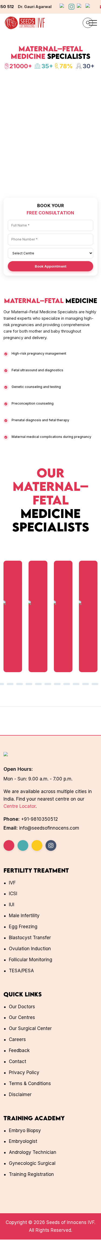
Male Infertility (24, 915)
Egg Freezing (23, 926)
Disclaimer (20, 1094)
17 (76, 684)
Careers (17, 1039)
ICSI (13, 893)
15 (57, 684)
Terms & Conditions (30, 1083)
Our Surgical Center (30, 1028)
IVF (12, 882)
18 (85, 684)
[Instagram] (51, 845)
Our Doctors (22, 1006)
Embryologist (23, 1141)
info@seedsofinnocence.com (39, 6)
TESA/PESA (21, 970)
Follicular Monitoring (30, 959)
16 (66, 684)
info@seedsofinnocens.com (49, 828)
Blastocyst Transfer (30, 937)
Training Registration (31, 1174)
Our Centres (22, 1017)
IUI (11, 904)
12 (29, 684)
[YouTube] (23, 845)
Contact (17, 1061)
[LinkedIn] (37, 845)
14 (48, 684)
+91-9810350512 (39, 819)
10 (10, 684)
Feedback (19, 1050)
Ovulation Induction (30, 948)
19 (95, 684)
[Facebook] (9, 845)
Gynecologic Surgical (32, 1163)
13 (38, 684)
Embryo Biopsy (25, 1130)
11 (20, 684)
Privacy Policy (24, 1072)
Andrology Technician (32, 1152)
